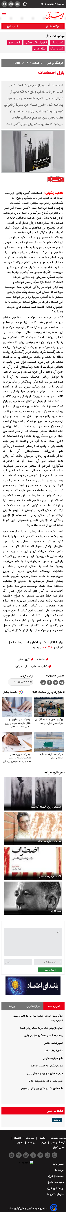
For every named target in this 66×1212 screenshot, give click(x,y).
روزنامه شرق (53, 26)
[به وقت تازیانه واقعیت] (33, 828)
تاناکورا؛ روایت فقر (53, 1051)
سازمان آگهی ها (55, 1194)
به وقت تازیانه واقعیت (47, 841)
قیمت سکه (56, 48)
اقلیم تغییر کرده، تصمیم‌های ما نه (45, 1081)
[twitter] (55, 683)
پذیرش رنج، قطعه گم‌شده (46, 806)
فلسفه (41, 659)
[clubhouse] (19, 1155)
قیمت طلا (15, 42)
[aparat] (26, 1155)
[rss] (54, 1155)
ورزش (43, 1143)
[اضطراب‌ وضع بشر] (33, 863)
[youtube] (11, 1155)
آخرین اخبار (54, 1006)
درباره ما (59, 1170)
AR (11, 4)
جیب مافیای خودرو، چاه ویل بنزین (44, 1073)
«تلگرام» (47, 647)
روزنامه (12, 1006)
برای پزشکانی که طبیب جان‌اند (47, 1066)
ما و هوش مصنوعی (53, 1058)
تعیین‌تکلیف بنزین (53, 1043)
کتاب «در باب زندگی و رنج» (31, 666)
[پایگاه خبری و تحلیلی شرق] (54, 15)
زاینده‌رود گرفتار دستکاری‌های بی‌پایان (43, 1036)
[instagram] (47, 1155)
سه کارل (56, 911)
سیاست (30, 1138)
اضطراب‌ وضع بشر (50, 876)
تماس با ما (58, 1164)
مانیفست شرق (56, 1182)
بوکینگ (56, 1120)
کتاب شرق (12, 26)
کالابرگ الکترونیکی (36, 42)
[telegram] (62, 683)
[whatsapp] (43, 682)
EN (17, 4)
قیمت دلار (57, 42)
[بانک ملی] (33, 994)
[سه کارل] (33, 898)
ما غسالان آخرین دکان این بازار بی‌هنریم (42, 1088)
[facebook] (49, 683)
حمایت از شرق (56, 1176)
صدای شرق (59, 1147)
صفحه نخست (58, 1138)
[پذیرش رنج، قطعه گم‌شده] (33, 794)
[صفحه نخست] (23, 4)
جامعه (42, 1138)
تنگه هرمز (40, 48)
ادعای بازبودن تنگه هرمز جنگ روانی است (41, 1028)
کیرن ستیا (24, 659)
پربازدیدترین (33, 1006)
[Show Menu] (4, 13)
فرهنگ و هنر (54, 63)
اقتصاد (17, 1138)
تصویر (20, 1143)
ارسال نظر (50, 969)
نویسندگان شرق (55, 1188)
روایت (31, 1143)
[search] (4, 4)
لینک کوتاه (27, 676)
